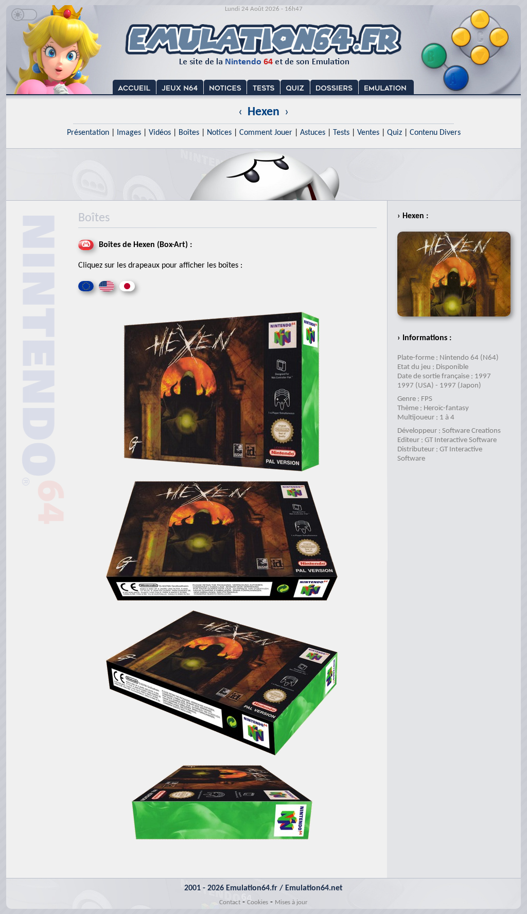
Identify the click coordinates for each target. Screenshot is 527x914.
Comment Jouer (265, 133)
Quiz (394, 133)
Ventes (368, 133)
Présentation (88, 133)
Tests (341, 133)
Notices (219, 133)
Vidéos (160, 133)
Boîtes (189, 133)
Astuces (312, 133)
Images (129, 133)
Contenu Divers (435, 133)
